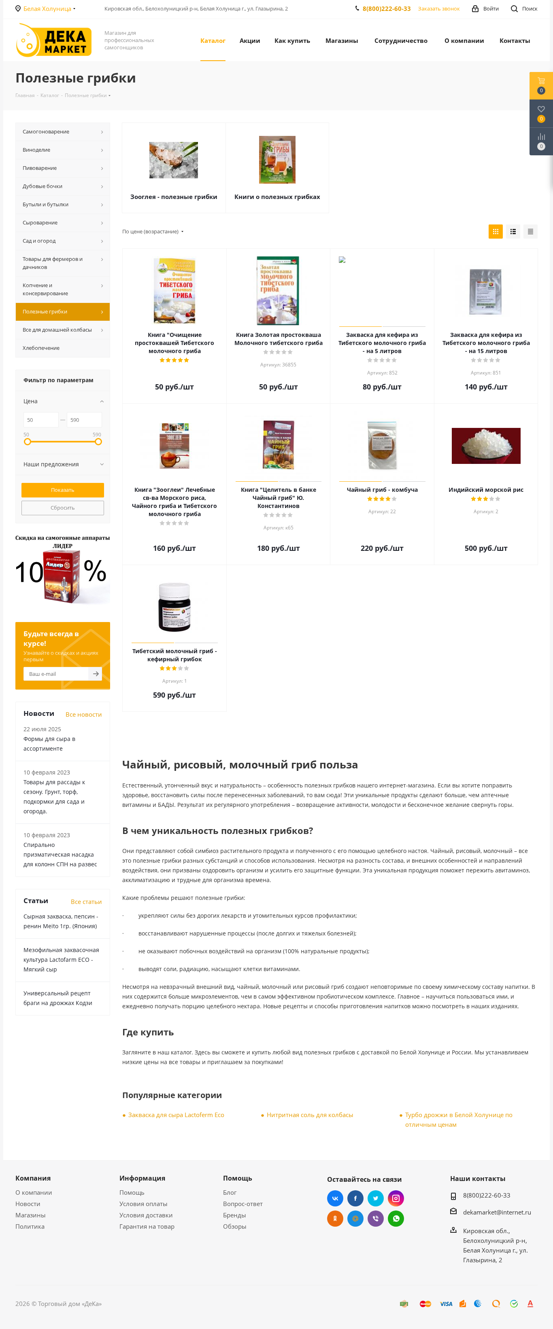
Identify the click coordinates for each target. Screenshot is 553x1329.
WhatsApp (396, 1218)
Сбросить (63, 507)
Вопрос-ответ (243, 1204)
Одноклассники (335, 1218)
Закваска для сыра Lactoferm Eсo (176, 1115)
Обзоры (235, 1226)
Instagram (396, 1198)
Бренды (234, 1215)
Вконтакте (335, 1198)
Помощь (132, 1192)
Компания (33, 1178)
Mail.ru (355, 1218)
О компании (33, 1192)
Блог (229, 1192)
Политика (30, 1226)
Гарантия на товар (146, 1226)
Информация (142, 1178)
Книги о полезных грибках (277, 197)
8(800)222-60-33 (387, 8)
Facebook (355, 1198)
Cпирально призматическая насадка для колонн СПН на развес (60, 854)
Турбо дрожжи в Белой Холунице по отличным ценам (459, 1119)
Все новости (84, 714)
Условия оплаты (143, 1204)
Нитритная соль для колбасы (310, 1115)
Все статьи (86, 901)
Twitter (376, 1198)
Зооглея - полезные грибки (173, 197)
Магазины (30, 1215)
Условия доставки (146, 1215)
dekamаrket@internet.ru (497, 1212)
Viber (376, 1218)
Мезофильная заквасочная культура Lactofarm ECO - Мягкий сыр (61, 959)
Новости (27, 1204)
